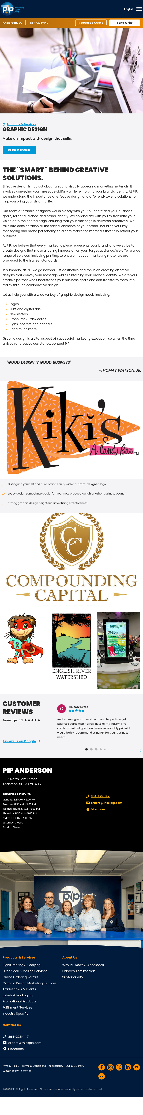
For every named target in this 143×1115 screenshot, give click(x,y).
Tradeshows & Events (19, 989)
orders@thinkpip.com (106, 803)
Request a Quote (90, 23)
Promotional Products (19, 1001)
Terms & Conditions (34, 1066)
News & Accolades (89, 965)
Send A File (125, 23)
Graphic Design (15, 983)
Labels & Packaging (18, 995)
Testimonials (86, 971)
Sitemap (26, 1070)
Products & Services (21, 124)
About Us (69, 957)
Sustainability (72, 977)
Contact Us (12, 1025)
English (129, 9)
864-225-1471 (40, 23)
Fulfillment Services (17, 1007)
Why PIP (68, 965)
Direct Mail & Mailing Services (25, 971)
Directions (98, 809)
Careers (68, 971)
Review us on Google (19, 741)
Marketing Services (42, 983)
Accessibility (55, 1066)
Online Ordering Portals (20, 977)
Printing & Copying (26, 965)
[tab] (86, 749)
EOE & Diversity (75, 1066)
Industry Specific (15, 1013)
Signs (7, 965)
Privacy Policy (11, 1066)
